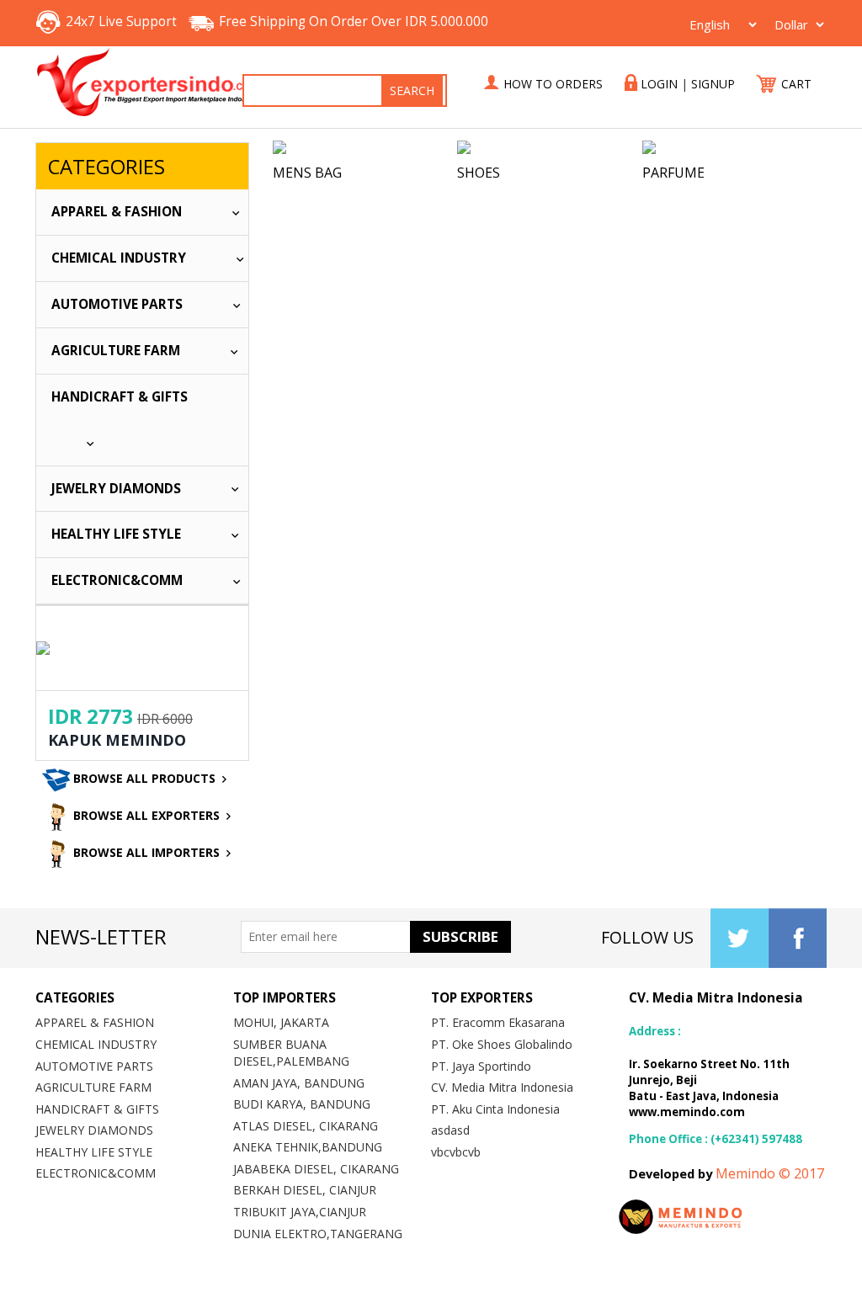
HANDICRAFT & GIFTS (119, 397)
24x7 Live (121, 21)
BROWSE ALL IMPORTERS (145, 852)
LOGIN (659, 84)
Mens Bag (307, 172)
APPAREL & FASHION (116, 212)
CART (794, 84)
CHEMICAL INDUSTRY (118, 258)
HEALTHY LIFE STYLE (116, 534)
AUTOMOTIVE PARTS (117, 304)
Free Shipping (353, 21)
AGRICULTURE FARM (115, 350)
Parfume (673, 172)
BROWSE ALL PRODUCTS (143, 778)
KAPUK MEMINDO (117, 740)
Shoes (478, 172)
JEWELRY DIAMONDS (116, 488)
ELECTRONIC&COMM (117, 580)
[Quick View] (365, 147)
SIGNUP (713, 84)
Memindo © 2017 (770, 1173)
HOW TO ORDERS (553, 84)
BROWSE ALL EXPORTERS (145, 815)
